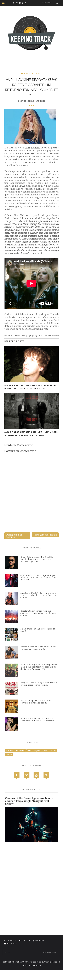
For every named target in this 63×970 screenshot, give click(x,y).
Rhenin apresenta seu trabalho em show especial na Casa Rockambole (37, 719)
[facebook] (14, 3)
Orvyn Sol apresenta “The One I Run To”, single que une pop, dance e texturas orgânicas (37, 559)
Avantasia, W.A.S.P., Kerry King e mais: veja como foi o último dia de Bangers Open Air (39, 595)
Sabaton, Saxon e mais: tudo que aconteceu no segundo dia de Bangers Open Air (38, 613)
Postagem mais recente (14, 535)
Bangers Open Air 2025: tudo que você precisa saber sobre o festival (39, 684)
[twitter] (17, 3)
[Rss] (46, 775)
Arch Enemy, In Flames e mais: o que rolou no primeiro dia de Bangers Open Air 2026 (39, 577)
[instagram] (20, 3)
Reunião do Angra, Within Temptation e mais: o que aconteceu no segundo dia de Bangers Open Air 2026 (39, 667)
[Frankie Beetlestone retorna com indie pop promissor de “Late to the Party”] (31, 364)
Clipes (37, 750)
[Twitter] (26, 775)
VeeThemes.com (51, 962)
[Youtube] (36, 775)
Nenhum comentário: (14, 336)
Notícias (36, 74)
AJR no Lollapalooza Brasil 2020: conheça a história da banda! (36, 702)
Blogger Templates (31, 965)
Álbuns (29, 750)
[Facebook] (16, 775)
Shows (9, 754)
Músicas (25, 74)
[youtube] (23, 3)
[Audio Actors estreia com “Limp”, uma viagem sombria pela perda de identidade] (31, 411)
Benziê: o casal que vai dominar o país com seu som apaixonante (38, 648)
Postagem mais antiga (45, 534)
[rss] (26, 3)
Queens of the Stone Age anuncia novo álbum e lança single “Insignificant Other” (29, 801)
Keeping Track (25, 962)
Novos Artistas (49, 750)
